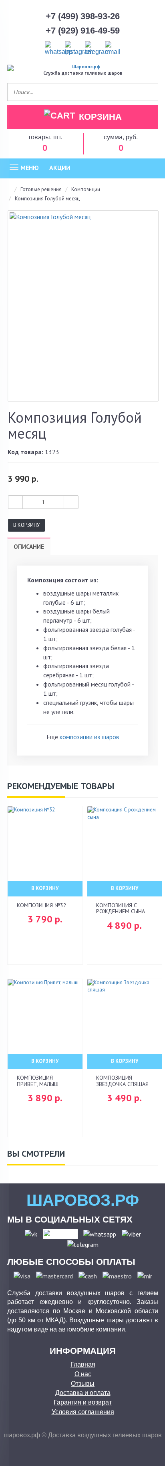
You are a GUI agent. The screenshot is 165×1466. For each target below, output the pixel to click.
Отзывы (83, 1383)
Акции (59, 168)
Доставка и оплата (83, 1392)
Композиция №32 (41, 905)
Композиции (85, 189)
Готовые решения (41, 189)
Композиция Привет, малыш (37, 1080)
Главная (82, 1364)
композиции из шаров (89, 737)
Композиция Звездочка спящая (122, 1080)
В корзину (26, 525)
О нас (82, 1374)
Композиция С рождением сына (120, 908)
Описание (29, 546)
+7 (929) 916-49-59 (83, 31)
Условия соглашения (83, 1412)
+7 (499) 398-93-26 (83, 16)
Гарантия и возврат (83, 1402)
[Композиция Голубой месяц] (83, 306)
